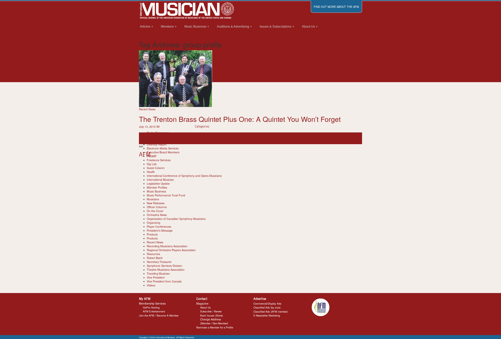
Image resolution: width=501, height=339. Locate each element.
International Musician (160, 180)
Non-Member (220, 323)
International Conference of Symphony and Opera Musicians (184, 176)
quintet (212, 138)
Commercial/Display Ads (267, 303)
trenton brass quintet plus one (243, 138)
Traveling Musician (158, 273)
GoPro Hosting (151, 307)
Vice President (156, 277)
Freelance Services (159, 160)
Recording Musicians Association (167, 246)
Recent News (147, 109)
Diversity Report (157, 144)
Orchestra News (157, 215)
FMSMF (152, 156)
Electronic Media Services (163, 148)
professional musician (194, 138)
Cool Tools (153, 136)
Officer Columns (157, 207)
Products (152, 234)
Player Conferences (159, 226)
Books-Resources (158, 133)
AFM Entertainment (154, 311)
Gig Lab (152, 164)
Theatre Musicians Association (166, 270)
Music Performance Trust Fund (166, 195)
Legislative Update (158, 183)
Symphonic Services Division (164, 266)
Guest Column (156, 168)
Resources (153, 254)
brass (142, 138)
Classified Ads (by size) (266, 307)
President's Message (160, 230)
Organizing (153, 223)
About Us (205, 307)
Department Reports (159, 140)
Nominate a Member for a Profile (214, 327)
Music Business (156, 191)
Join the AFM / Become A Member (158, 315)
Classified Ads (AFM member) (270, 311)
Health (151, 172)
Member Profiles (157, 187)
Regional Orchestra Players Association (171, 250)
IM (157, 127)
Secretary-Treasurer (159, 262)
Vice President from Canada (164, 281)
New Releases (156, 203)
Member (205, 323)
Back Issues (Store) (211, 315)
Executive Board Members (163, 152)
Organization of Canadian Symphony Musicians (176, 219)
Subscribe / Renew (211, 311)
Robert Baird (154, 258)
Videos (151, 285)
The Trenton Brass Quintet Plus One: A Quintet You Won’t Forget (240, 119)
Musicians (153, 199)
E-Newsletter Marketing (266, 315)
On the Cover (155, 211)
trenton (220, 138)
